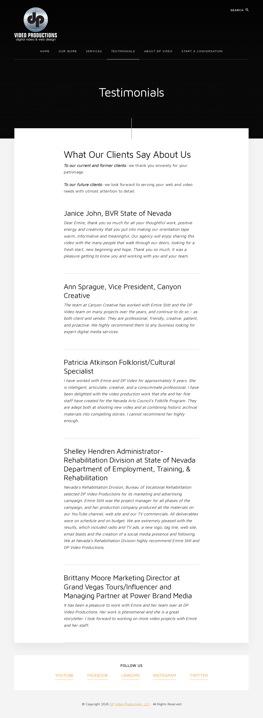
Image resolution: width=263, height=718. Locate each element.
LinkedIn (131, 675)
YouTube (64, 675)
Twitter (199, 675)
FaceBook (97, 675)
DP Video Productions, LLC (130, 704)
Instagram (164, 675)
